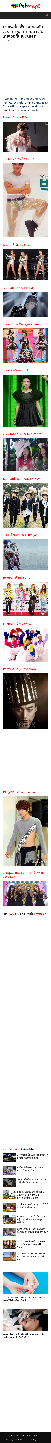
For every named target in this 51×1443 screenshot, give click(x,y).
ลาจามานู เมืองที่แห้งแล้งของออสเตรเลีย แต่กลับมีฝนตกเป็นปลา (31, 1256)
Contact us (36, 1435)
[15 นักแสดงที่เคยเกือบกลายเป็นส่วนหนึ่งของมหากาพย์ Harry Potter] (9, 1244)
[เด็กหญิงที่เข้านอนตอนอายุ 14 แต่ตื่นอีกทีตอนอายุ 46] (9, 1182)
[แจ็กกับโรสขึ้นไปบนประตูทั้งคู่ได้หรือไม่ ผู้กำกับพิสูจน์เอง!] (9, 1157)
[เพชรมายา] (25, 6)
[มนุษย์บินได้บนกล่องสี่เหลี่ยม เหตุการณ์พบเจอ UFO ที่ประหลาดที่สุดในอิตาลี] (9, 1194)
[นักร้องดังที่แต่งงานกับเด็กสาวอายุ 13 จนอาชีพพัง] (9, 1170)
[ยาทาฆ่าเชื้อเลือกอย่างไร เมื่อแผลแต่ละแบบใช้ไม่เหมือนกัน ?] (25, 1283)
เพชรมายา (41, 914)
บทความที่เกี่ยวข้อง (10, 1149)
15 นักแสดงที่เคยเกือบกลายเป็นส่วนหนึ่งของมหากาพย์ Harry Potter (32, 1244)
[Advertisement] (25, 69)
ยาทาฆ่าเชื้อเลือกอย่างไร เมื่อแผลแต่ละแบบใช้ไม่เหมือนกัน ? (24, 1298)
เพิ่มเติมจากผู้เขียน (27, 1149)
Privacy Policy (25, 1435)
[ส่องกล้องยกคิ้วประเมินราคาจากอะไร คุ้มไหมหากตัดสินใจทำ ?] (25, 1320)
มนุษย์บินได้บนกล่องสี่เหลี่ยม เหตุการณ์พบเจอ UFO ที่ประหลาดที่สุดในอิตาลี (30, 1195)
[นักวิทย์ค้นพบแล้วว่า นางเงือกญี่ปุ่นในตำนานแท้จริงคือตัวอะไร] (9, 1232)
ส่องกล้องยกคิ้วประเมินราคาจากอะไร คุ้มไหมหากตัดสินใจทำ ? (23, 1335)
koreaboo (14, 914)
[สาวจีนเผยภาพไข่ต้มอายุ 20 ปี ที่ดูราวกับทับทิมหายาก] (9, 1207)
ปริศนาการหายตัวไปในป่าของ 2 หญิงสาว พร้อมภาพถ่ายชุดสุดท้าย (32, 1219)
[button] (47, 15)
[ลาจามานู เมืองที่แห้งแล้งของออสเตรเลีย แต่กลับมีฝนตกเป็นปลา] (9, 1256)
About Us (14, 1435)
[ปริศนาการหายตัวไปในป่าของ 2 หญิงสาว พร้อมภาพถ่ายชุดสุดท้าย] (9, 1219)
